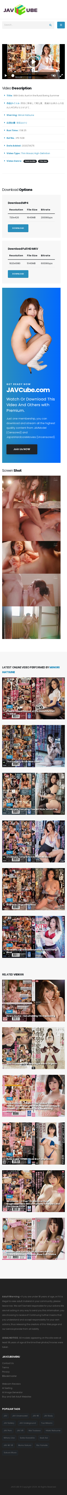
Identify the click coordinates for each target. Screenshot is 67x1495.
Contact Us (8, 1363)
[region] (33, 61)
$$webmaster (9, 1376)
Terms (5, 1367)
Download (18, 228)
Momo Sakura (24, 1445)
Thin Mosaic (27, 153)
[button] (54, 75)
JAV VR (20, 1430)
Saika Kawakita (27, 1438)
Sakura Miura (10, 1452)
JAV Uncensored (20, 1415)
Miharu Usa (9, 1438)
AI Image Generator (12, 1392)
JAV (5, 1415)
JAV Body (48, 1415)
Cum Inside (30, 161)
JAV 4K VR (8, 1445)
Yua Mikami (46, 1423)
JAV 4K (36, 1415)
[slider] (30, 75)
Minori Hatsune (26, 115)
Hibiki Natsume (53, 1430)
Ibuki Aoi (44, 1438)
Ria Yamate (42, 1445)
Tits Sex (43, 161)
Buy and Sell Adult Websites (16, 1396)
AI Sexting (7, 1388)
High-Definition (42, 153)
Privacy (6, 1371)
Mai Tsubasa (35, 1430)
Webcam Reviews (11, 1383)
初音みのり (22, 122)
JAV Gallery (9, 1423)
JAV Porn (8, 1430)
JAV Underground (27, 1423)
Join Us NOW (21, 449)
